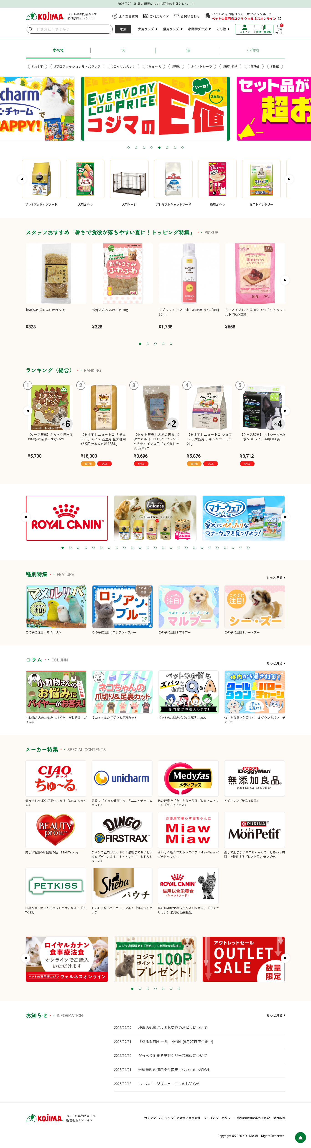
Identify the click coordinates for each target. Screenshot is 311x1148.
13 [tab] (155, 548)
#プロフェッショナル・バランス (77, 66)
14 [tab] (163, 548)
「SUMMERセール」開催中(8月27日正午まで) (175, 1041)
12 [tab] (148, 548)
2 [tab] (136, 148)
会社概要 (279, 1118)
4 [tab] (152, 148)
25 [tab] (248, 548)
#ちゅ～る (154, 66)
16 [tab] (179, 548)
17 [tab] (186, 548)
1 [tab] (128, 148)
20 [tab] (210, 548)
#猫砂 (176, 66)
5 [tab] (159, 148)
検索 (123, 29)
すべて (58, 50)
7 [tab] (175, 148)
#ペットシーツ (201, 66)
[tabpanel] (155, 108)
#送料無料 (230, 66)
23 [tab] (233, 548)
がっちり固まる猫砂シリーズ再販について (172, 1055)
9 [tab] (124, 548)
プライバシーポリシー (219, 1118)
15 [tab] (171, 548)
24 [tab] (241, 548)
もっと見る (275, 577)
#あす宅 (37, 66)
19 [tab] (202, 548)
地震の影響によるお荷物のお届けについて (172, 1027)
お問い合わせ (190, 16)
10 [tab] (132, 548)
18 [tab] (194, 548)
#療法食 (254, 66)
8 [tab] (183, 148)
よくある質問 (128, 16)
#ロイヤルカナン (124, 66)
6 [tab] (167, 148)
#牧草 (275, 66)
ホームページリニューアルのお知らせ (169, 1083)
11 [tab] (140, 548)
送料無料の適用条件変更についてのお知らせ (174, 1069)
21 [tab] (217, 548)
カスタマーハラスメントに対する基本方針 (172, 1118)
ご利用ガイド (159, 16)
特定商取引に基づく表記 (253, 1118)
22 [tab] (225, 548)
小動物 (253, 50)
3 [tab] (144, 148)
